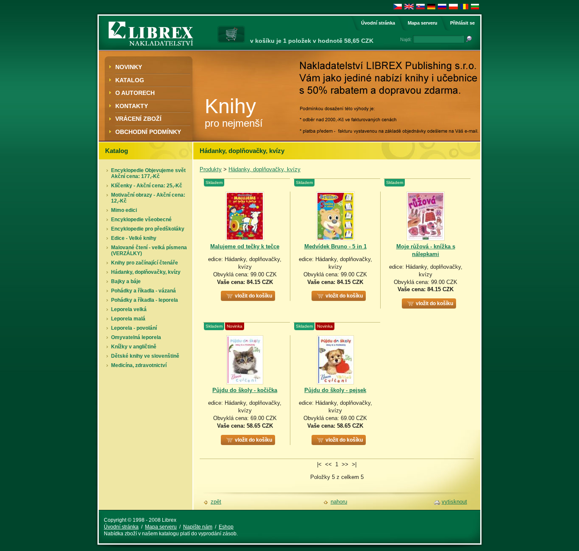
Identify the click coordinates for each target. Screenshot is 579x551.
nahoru (339, 501)
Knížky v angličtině (133, 347)
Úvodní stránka (378, 22)
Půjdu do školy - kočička (244, 390)
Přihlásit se (462, 22)
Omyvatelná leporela (136, 337)
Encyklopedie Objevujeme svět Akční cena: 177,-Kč (148, 173)
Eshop (226, 527)
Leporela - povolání (134, 328)
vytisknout (454, 501)
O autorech (135, 92)
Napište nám (197, 527)
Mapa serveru (422, 22)
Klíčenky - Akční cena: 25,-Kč (146, 186)
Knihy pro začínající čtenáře (144, 263)
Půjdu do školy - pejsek (335, 390)
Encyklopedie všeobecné (141, 220)
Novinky (128, 67)
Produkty (211, 169)
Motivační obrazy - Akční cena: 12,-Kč (148, 198)
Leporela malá (128, 319)
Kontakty (131, 106)
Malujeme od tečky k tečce (244, 246)
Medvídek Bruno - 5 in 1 (335, 246)
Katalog (129, 80)
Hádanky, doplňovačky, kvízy (146, 272)
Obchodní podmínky (148, 131)
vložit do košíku (253, 296)
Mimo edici (124, 210)
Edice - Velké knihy (133, 238)
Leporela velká (129, 309)
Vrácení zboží (138, 118)
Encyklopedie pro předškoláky (147, 229)
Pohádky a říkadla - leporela (144, 300)
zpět (216, 501)
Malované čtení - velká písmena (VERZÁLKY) (149, 250)
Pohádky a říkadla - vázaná (143, 291)
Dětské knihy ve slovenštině (145, 356)
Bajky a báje (126, 281)
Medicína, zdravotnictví (139, 365)
